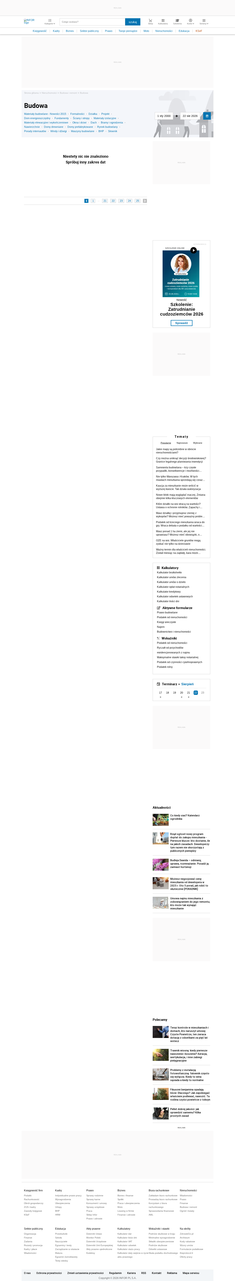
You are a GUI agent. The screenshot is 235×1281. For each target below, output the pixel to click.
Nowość (181, 299)
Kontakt (156, 1273)
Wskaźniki (169, 638)
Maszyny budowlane (82, 131)
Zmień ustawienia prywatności (85, 1273)
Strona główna (31, 93)
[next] (145, 201)
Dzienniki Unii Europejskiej (99, 1245)
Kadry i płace (30, 1249)
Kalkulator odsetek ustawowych (175, 596)
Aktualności (162, 807)
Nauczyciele (61, 1241)
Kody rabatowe (187, 1241)
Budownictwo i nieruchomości (174, 631)
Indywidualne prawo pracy (68, 1195)
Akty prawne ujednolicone (99, 1249)
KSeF (199, 31)
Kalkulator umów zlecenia (171, 577)
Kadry (56, 31)
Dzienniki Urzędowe (96, 1241)
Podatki (27, 1195)
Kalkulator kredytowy (169, 591)
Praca (89, 1211)
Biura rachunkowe (159, 1190)
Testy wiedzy (61, 1260)
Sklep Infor (91, 1214)
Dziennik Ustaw (94, 1233)
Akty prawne (93, 1228)
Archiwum (185, 1237)
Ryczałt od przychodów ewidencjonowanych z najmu (173, 650)
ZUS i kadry (30, 1207)
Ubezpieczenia (62, 1203)
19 (174, 692)
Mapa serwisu (191, 1273)
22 (113, 200)
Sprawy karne (93, 1199)
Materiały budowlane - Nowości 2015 (45, 114)
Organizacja (30, 1233)
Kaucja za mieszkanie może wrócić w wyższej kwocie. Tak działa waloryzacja (178, 487)
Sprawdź (181, 323)
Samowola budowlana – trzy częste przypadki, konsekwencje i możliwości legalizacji (177, 469)
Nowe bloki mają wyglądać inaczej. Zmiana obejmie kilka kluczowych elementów (180, 496)
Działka (93, 114)
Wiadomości (186, 1195)
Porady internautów (35, 131)
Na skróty (185, 1228)
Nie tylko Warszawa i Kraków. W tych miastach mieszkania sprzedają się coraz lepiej (179, 478)
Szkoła (58, 1237)
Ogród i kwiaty (187, 1211)
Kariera (131, 1273)
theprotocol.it (186, 1253)
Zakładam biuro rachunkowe (163, 1195)
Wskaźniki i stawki (159, 1228)
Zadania (28, 1241)
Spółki (121, 1199)
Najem (160, 627)
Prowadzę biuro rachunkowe (163, 1199)
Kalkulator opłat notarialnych (173, 587)
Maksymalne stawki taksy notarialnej (177, 657)
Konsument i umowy (96, 1203)
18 (167, 692)
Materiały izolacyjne (105, 118)
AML (151, 1214)
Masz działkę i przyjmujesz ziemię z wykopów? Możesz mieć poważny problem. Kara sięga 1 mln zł (180, 515)
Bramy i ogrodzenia (112, 122)
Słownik (112, 131)
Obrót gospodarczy (33, 1203)
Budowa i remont (68, 93)
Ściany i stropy (81, 118)
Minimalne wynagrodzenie (162, 1237)
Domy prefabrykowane (80, 127)
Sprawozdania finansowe (161, 1211)
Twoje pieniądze (128, 31)
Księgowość (40, 31)
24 (129, 200)
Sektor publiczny (89, 31)
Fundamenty (62, 118)
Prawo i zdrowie (94, 1218)
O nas (27, 1273)
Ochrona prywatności (49, 1273)
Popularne (166, 443)
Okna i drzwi (79, 122)
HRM (57, 1214)
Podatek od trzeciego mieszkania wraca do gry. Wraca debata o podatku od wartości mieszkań (180, 524)
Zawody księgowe (33, 1211)
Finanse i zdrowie (126, 1214)
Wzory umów (186, 1245)
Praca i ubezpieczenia (129, 1203)
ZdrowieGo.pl (186, 1233)
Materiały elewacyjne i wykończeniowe (46, 122)
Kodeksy (90, 1253)
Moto (146, 31)
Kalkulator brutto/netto (169, 572)
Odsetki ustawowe (158, 1249)
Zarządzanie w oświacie (67, 1249)
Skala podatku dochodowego (163, 1253)
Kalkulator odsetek (127, 1245)
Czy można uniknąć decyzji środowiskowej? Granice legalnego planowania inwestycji (181, 460)
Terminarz (169, 684)
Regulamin (115, 1273)
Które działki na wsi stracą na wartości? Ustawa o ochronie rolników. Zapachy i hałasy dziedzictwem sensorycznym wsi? (179, 506)
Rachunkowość (31, 1199)
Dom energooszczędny (37, 118)
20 (181, 692)
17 (160, 692)
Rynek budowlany (107, 127)
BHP (101, 131)
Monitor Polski (93, 1237)
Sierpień (187, 684)
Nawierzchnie (32, 127)
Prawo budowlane (167, 612)
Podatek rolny (165, 667)
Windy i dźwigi (58, 131)
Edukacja (184, 31)
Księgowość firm (33, 1190)
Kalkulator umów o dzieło (171, 582)
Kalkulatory (170, 567)
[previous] (86, 201)
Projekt (105, 114)
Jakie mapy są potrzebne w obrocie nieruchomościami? (176, 451)
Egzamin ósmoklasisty (66, 1257)
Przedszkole (61, 1233)
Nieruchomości (163, 31)
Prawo (108, 31)
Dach (94, 122)
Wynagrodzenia (63, 1199)
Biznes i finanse (125, 1195)
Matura (58, 1253)
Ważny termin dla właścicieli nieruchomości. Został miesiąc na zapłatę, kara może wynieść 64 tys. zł (181, 551)
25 (137, 200)
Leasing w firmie (126, 1211)
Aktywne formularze (177, 608)
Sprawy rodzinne (94, 1195)
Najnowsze (182, 443)
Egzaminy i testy (63, 1245)
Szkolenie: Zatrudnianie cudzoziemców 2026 (181, 309)
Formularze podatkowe (191, 1249)
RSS (143, 1273)
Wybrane (197, 443)
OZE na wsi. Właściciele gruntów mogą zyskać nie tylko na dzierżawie (178, 542)
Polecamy (160, 1019)
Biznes (70, 31)
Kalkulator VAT (125, 1241)
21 (105, 200)
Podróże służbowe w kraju (162, 1233)
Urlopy (58, 1207)
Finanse (184, 1203)
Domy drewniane (53, 127)
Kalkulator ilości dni (168, 601)
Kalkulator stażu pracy (129, 1249)
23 (121, 200)
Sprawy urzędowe (95, 1207)
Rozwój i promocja (33, 1245)
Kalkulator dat (124, 1233)
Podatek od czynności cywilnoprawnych (179, 662)
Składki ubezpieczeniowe (161, 1241)
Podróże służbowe (158, 1245)
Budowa (84, 93)
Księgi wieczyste (166, 622)
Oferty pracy (186, 1257)
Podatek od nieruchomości (172, 617)
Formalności (77, 114)
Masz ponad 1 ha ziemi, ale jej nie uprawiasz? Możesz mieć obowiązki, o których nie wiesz (178, 533)
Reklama (172, 1273)
